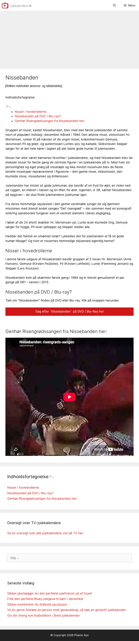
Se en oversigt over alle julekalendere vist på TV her (45, 533)
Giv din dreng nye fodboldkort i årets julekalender (43, 615)
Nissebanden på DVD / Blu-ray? (38, 116)
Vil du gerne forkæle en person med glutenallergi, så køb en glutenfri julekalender (66, 610)
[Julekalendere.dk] (17, 5)
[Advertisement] (69, 38)
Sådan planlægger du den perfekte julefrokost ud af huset (49, 593)
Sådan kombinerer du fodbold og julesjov (37, 604)
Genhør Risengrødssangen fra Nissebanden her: (50, 121)
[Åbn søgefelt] (114, 5)
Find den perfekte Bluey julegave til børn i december (45, 599)
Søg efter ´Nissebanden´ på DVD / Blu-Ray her (69, 311)
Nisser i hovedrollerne (30, 111)
